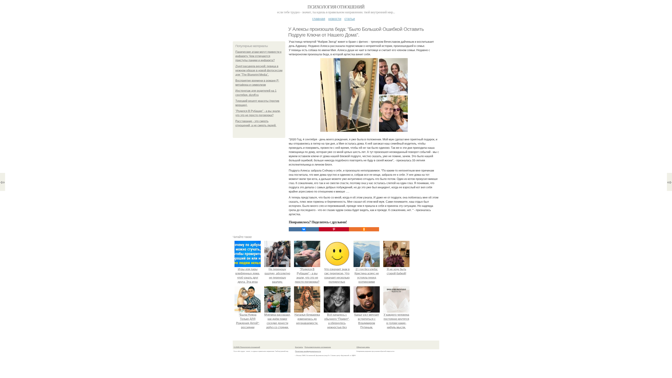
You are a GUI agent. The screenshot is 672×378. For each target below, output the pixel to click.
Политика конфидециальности (308, 351)
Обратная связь (363, 347)
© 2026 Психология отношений (247, 347)
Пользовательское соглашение (317, 347)
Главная (318, 18)
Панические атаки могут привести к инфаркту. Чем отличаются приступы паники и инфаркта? (258, 56)
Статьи (349, 18)
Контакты (299, 347)
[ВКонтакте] (304, 229)
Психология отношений (335, 7)
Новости (334, 18)
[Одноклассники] (364, 229)
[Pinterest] (334, 229)
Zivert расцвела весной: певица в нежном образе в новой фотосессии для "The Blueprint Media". (258, 70)
